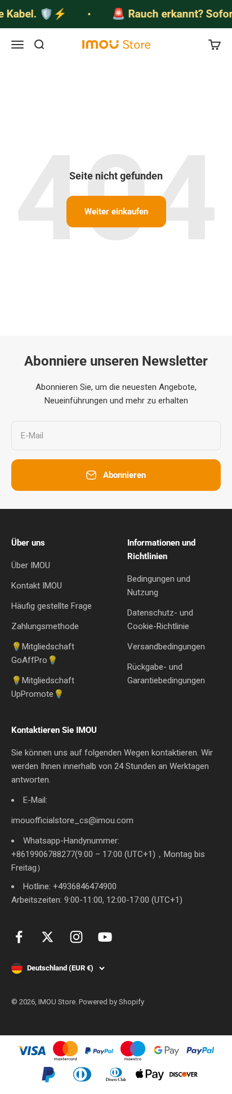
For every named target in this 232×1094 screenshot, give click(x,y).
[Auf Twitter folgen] (47, 936)
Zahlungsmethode (45, 626)
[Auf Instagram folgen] (76, 936)
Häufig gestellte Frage (51, 606)
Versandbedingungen (166, 647)
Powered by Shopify (111, 1002)
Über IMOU (30, 565)
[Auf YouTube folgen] (105, 936)
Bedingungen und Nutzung (158, 585)
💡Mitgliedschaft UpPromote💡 (42, 687)
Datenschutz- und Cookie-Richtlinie (160, 619)
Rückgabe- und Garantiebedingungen (166, 674)
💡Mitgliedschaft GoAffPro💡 (42, 653)
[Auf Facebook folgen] (18, 936)
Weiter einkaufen (116, 212)
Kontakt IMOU (36, 586)
